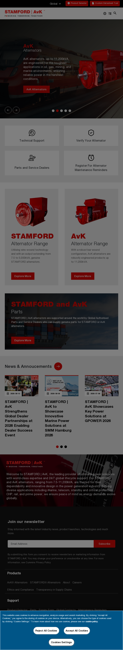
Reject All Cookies (46, 630)
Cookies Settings (61, 642)
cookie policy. (92, 621)
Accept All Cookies (77, 630)
